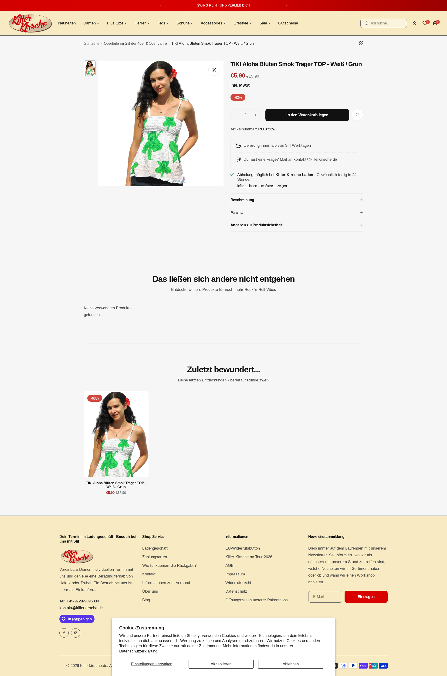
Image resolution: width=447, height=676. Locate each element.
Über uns (150, 591)
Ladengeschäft (155, 548)
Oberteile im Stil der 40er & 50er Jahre (135, 43)
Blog (146, 600)
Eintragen (366, 596)
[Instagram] (75, 633)
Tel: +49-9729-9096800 (79, 601)
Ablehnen (291, 664)
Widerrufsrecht (238, 583)
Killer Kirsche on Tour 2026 (248, 557)
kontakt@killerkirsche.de (81, 608)
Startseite (91, 43)
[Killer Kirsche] (30, 23)
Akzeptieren (221, 664)
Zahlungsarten (154, 557)
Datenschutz (236, 591)
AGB (229, 565)
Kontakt (149, 574)
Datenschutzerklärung (138, 651)
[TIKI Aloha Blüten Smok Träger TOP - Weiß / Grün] (116, 434)
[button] (160, 5)
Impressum (235, 574)
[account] (414, 23)
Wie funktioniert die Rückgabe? (169, 565)
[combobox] (383, 23)
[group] (161, 144)
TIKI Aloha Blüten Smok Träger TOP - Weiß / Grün (116, 485)
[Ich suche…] (367, 23)
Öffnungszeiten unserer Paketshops (256, 600)
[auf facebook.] (64, 633)
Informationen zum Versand (166, 583)
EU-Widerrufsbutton (242, 548)
